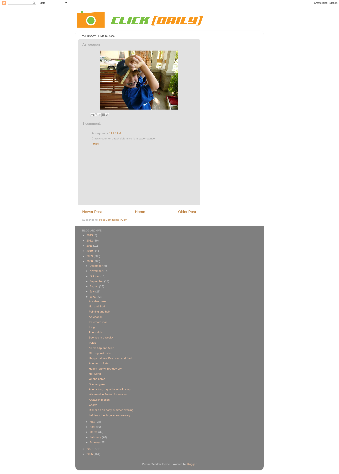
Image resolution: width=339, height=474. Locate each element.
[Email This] (92, 115)
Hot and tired (97, 306)
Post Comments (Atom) (113, 219)
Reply (95, 143)
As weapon (96, 316)
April (93, 426)
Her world (95, 373)
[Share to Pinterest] (107, 115)
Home (140, 212)
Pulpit (92, 342)
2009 (90, 256)
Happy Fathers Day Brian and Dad (110, 358)
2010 (90, 250)
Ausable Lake (97, 301)
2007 (90, 448)
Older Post (187, 212)
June (93, 296)
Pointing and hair (99, 311)
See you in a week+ (101, 337)
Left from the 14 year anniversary (109, 415)
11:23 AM (115, 133)
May (93, 421)
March (94, 432)
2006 (90, 454)
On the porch (97, 378)
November (96, 270)
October (95, 276)
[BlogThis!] (96, 115)
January (95, 442)
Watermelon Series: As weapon (108, 394)
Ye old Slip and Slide (101, 348)
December (96, 265)
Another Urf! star (99, 363)
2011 (90, 245)
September (97, 281)
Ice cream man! (98, 322)
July (92, 291)
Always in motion (99, 399)
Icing (92, 327)
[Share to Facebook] (103, 115)
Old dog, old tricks (100, 353)
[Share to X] (100, 115)
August (94, 286)
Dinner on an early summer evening (111, 410)
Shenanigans (97, 384)
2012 (90, 240)
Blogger (191, 464)
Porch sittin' (96, 332)
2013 (90, 235)
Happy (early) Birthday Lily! (105, 368)
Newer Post (92, 212)
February (96, 437)
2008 (90, 261)
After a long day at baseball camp (109, 389)
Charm (93, 404)
